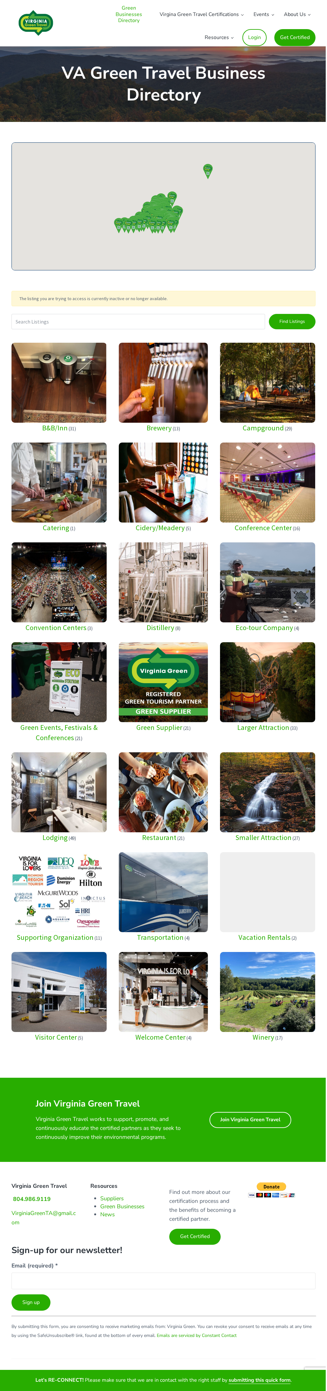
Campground (263, 427)
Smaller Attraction (263, 837)
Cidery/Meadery (160, 527)
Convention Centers (56, 627)
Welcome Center (160, 1037)
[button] (208, 171)
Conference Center (263, 527)
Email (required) (34, 1265)
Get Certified (195, 1236)
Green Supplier (159, 727)
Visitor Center (56, 1037)
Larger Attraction (263, 727)
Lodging (55, 837)
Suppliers (112, 1198)
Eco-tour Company (264, 627)
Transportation (160, 937)
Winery (263, 1037)
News (107, 1214)
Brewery (159, 427)
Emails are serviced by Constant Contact (197, 1335)
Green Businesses (122, 1206)
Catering (56, 527)
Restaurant (159, 837)
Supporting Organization (55, 937)
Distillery (160, 627)
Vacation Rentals (265, 937)
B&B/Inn (55, 427)
